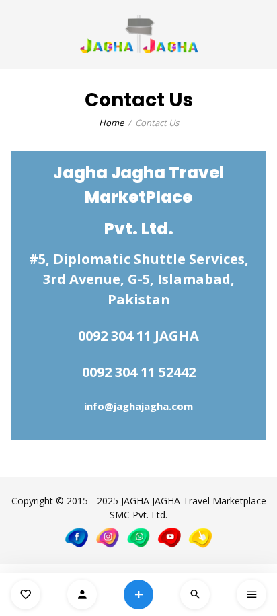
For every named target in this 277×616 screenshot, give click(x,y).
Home (111, 122)
